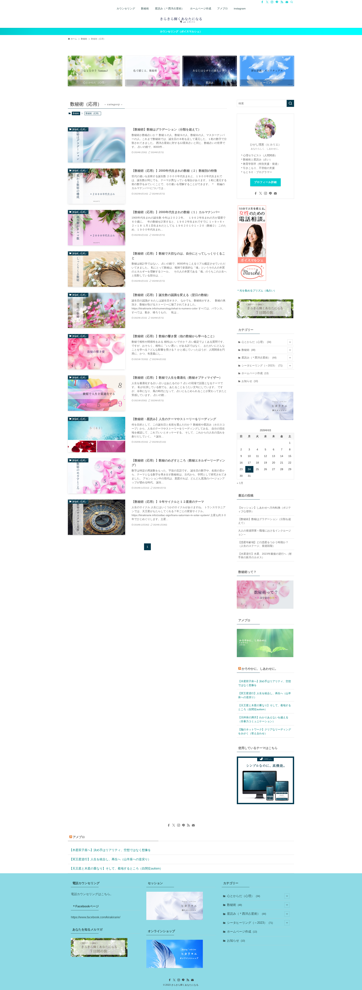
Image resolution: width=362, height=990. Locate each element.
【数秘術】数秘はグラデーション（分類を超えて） (264, 521)
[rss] (281, 2)
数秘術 (76, 113)
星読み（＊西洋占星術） (259, 357)
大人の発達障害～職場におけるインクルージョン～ (264, 532)
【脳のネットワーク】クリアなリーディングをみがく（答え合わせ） (264, 731)
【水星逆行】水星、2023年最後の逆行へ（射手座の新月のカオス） (265, 555)
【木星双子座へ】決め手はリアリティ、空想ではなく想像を (264, 683)
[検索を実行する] (290, 103)
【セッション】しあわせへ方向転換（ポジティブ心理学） (264, 509)
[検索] (291, 2)
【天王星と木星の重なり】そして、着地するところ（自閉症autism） (264, 707)
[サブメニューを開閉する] (290, 342)
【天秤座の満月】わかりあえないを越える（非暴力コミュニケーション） (263, 719)
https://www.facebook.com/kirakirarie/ (95, 917)
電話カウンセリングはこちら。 (92, 894)
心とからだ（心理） (256, 341)
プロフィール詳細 (265, 182)
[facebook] (262, 2)
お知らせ (250, 381)
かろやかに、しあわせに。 (260, 668)
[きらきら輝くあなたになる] (181, 19)
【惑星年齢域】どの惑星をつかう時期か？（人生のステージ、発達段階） (263, 544)
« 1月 (240, 482)
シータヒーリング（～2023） (262, 365)
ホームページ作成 (255, 373)
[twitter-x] (267, 2)
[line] (277, 2)
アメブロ (79, 837)
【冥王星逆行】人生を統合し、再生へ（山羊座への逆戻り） (264, 695)
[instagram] (272, 2)
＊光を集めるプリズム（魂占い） (256, 290)
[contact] (286, 2)
